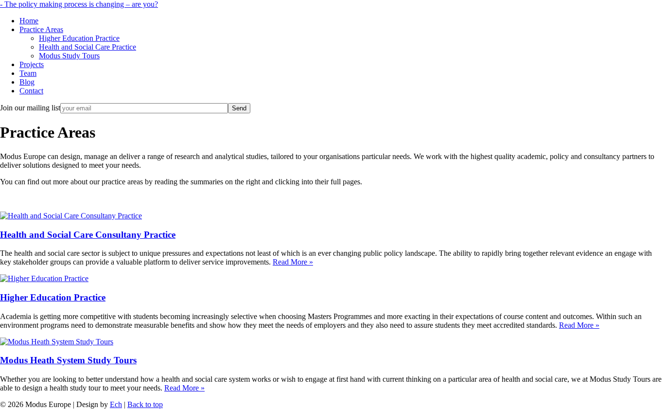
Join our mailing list (30, 108)
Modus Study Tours (69, 56)
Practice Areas (41, 29)
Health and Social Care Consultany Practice (87, 235)
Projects (31, 64)
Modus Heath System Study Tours (68, 360)
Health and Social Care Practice (87, 47)
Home (28, 21)
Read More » (293, 262)
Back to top (145, 404)
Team (27, 73)
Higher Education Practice (79, 38)
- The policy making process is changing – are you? (79, 4)
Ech (116, 404)
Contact (31, 91)
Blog (27, 82)
